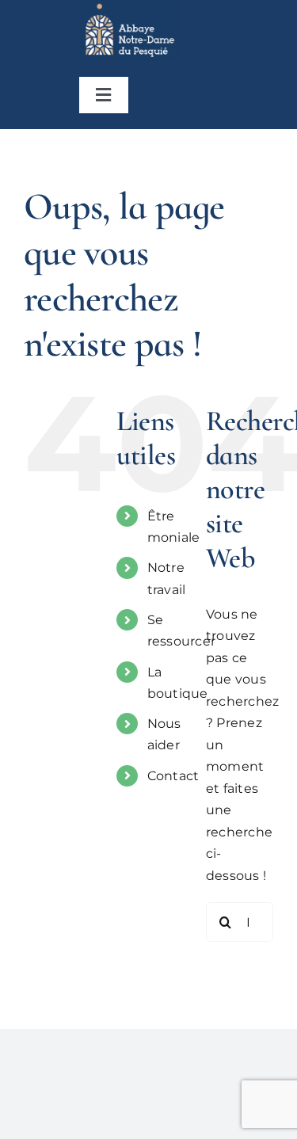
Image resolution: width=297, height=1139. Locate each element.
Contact (173, 775)
